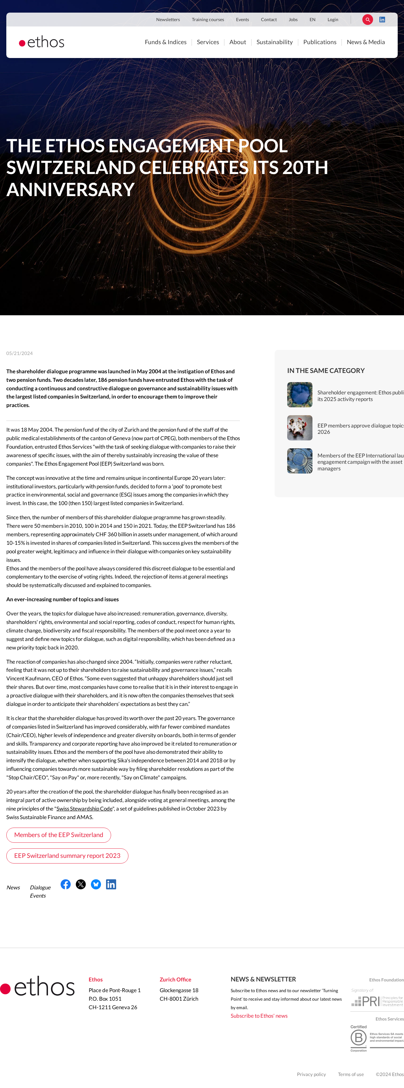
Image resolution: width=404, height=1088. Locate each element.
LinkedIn (382, 19)
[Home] (41, 45)
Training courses (208, 20)
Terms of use (351, 1074)
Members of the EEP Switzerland (58, 835)
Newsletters (168, 20)
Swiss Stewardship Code (84, 809)
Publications (319, 42)
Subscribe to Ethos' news (259, 1016)
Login (333, 20)
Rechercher (367, 19)
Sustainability (275, 42)
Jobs (293, 20)
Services (208, 42)
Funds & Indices (166, 42)
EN (313, 20)
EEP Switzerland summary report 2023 (67, 856)
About (237, 42)
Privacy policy (311, 1074)
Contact (269, 20)
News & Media (366, 42)
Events (242, 20)
